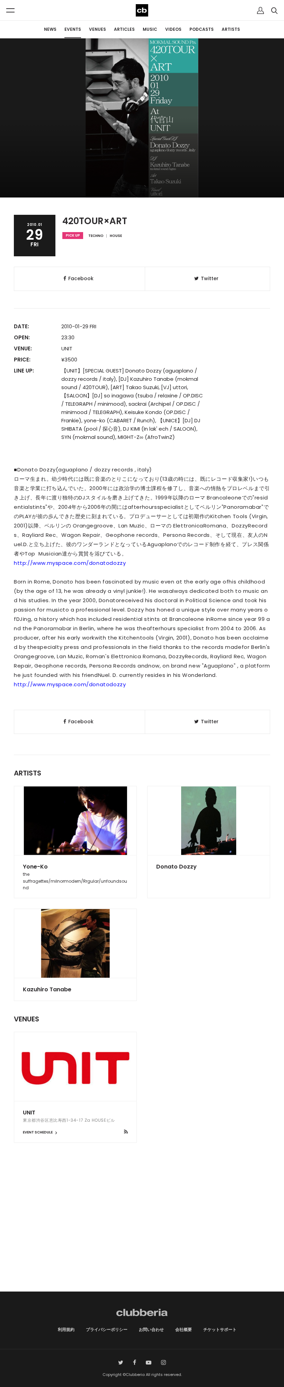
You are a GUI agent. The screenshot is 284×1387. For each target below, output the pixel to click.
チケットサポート (220, 1329)
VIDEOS (173, 29)
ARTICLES (124, 29)
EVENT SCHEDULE (38, 1132)
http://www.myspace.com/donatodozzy (70, 563)
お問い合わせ (151, 1329)
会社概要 (183, 1329)
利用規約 (66, 1329)
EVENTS (72, 29)
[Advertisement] (142, 1232)
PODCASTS (201, 29)
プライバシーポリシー (106, 1329)
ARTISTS (231, 29)
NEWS (50, 29)
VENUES (97, 29)
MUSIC (150, 29)
